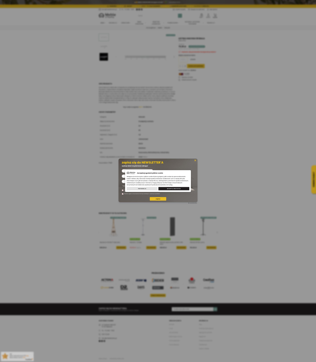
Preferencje (142, 188)
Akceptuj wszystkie (174, 188)
